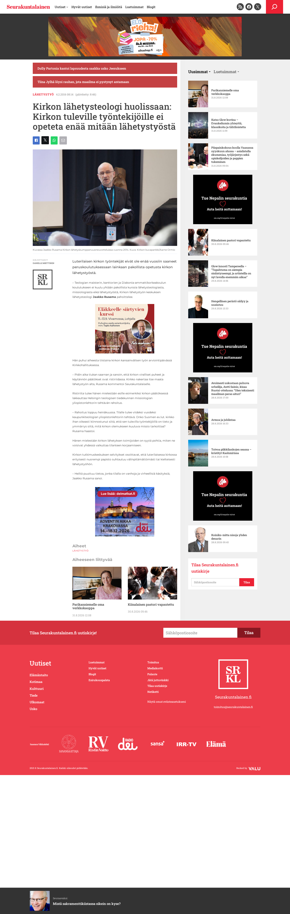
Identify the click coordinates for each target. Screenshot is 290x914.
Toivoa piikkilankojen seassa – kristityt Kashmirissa (231, 451)
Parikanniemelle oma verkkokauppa (88, 606)
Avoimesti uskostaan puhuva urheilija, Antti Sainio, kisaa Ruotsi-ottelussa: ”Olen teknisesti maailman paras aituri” (232, 388)
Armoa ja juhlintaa (223, 420)
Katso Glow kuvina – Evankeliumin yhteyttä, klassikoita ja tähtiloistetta (228, 123)
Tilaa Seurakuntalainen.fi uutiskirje (215, 568)
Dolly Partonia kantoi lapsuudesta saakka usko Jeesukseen (81, 68)
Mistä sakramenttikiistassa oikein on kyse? (87, 903)
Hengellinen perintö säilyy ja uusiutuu (229, 303)
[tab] (199, 71)
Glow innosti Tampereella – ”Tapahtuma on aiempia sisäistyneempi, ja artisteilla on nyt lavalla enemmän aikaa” (231, 271)
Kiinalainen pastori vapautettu (151, 604)
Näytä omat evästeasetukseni (166, 701)
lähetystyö (43, 94)
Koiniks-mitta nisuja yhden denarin (229, 536)
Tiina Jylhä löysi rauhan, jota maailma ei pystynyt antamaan (83, 82)
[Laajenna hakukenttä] (274, 7)
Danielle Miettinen (43, 263)
